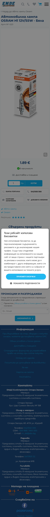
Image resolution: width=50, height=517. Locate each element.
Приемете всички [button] (26, 276)
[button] (25, 283)
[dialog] (25, 258)
